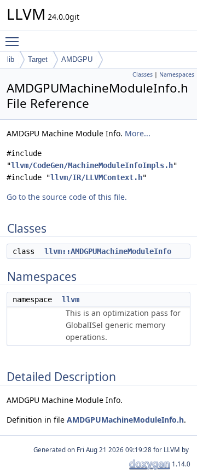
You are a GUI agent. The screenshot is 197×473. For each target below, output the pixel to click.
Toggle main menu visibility (14, 41)
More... (137, 133)
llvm (70, 299)
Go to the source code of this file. (67, 197)
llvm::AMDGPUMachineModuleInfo (107, 251)
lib (10, 59)
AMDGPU (76, 59)
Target (38, 59)
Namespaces (176, 74)
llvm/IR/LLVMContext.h (96, 177)
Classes (142, 74)
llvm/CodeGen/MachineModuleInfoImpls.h (92, 165)
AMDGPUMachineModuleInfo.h (125, 419)
